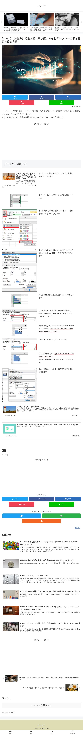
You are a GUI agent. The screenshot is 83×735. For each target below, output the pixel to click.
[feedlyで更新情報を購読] (61, 515)
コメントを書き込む (41, 705)
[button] (77, 388)
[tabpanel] (15, 22)
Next (81, 22)
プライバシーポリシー (41, 728)
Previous (2, 22)
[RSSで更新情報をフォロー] (41, 521)
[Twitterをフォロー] (21, 515)
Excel (5, 455)
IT (4, 450)
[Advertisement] (41, 140)
